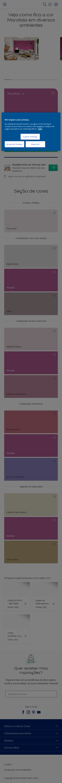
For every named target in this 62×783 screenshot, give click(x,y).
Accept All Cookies (14, 144)
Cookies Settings (30, 136)
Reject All (35, 144)
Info (40, 129)
